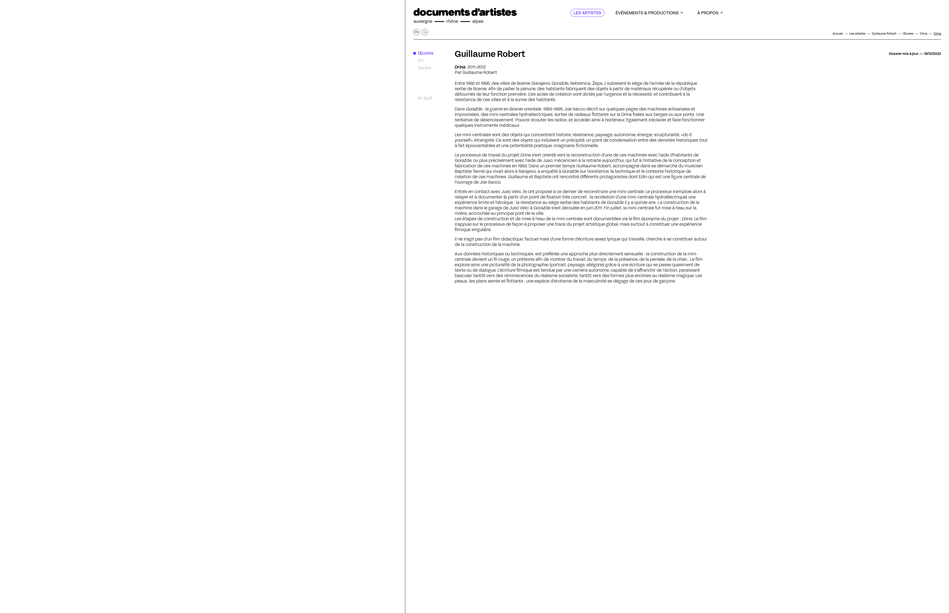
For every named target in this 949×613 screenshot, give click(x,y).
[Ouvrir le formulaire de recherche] (425, 32)
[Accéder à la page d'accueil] (465, 16)
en (416, 32)
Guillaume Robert (490, 54)
